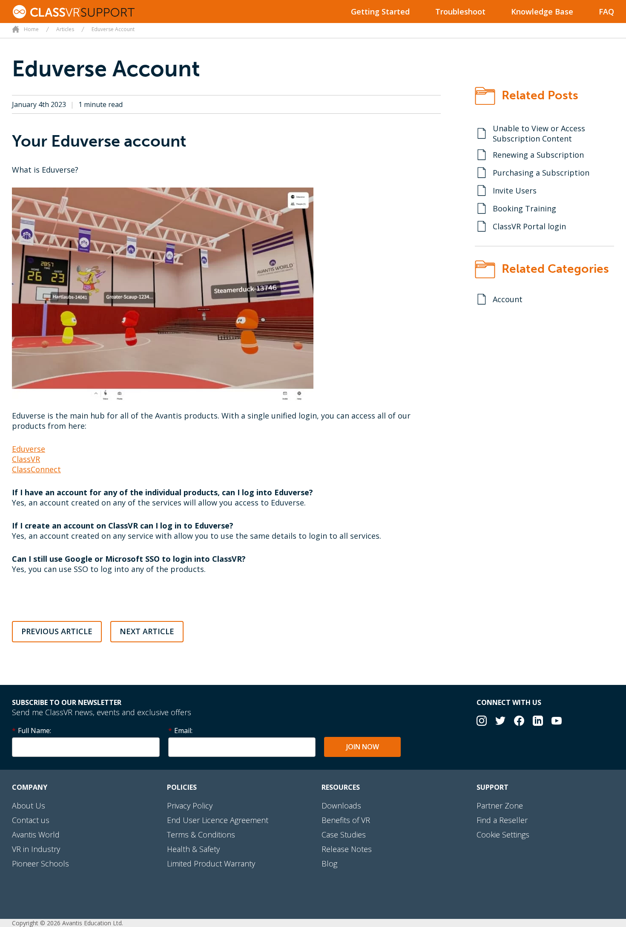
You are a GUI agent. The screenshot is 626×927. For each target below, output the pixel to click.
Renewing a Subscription (538, 155)
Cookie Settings (503, 834)
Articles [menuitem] (65, 29)
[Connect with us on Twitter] (500, 722)
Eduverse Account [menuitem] (113, 29)
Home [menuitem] (31, 29)
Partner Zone (500, 805)
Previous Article (56, 631)
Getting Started (380, 11)
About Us (28, 805)
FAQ (606, 11)
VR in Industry (36, 849)
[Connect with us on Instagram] (482, 722)
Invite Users (515, 190)
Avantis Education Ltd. (92, 923)
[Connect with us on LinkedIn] (538, 722)
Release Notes (347, 849)
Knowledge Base (542, 11)
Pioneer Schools (40, 863)
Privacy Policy (189, 805)
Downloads (341, 805)
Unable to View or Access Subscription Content (539, 133)
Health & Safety (193, 849)
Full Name (34, 730)
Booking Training (524, 208)
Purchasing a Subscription (541, 172)
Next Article (147, 631)
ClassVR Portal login (529, 226)
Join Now (362, 746)
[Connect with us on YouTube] (556, 722)
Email (182, 730)
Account (508, 299)
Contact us (30, 820)
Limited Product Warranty (211, 863)
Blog (329, 863)
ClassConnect (36, 469)
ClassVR (26, 459)
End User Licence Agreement (217, 820)
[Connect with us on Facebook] (519, 722)
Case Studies (344, 834)
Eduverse (28, 449)
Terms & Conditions (201, 834)
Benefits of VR (346, 820)
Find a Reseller (502, 820)
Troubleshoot (460, 11)
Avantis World (36, 834)
